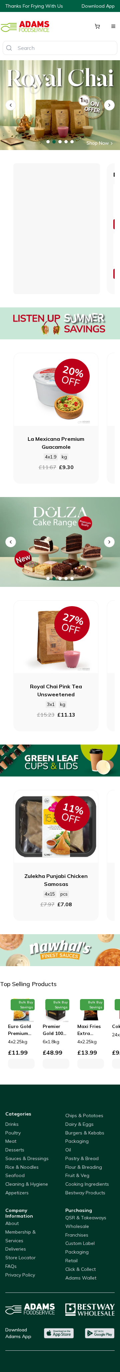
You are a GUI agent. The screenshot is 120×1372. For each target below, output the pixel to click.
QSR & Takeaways (85, 1218)
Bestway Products (85, 1193)
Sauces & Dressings (27, 1158)
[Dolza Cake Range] (60, 542)
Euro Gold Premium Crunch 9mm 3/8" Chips (19, 1030)
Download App (98, 6)
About (12, 1223)
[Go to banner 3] (60, 141)
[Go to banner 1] (48, 141)
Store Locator (20, 1258)
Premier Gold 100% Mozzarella (55, 1030)
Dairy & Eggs (79, 1124)
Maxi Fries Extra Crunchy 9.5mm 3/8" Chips (89, 1030)
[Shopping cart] (97, 26)
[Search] (9, 48)
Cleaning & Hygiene (26, 1184)
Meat (10, 1141)
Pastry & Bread (82, 1158)
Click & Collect (80, 1269)
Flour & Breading (83, 1167)
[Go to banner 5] (72, 141)
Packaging (77, 1141)
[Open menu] (113, 26)
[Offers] (60, 323)
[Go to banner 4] (66, 141)
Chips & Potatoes (84, 1115)
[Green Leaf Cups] (60, 760)
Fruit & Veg (77, 1175)
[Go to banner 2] (54, 141)
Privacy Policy (20, 1275)
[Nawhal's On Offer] (60, 950)
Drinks (12, 1124)
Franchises (76, 1235)
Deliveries (15, 1249)
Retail (71, 1261)
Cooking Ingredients (87, 1184)
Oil (68, 1150)
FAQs (11, 1266)
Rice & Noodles (22, 1167)
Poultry (13, 1133)
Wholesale (77, 1226)
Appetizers (17, 1193)
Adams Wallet (80, 1278)
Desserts (14, 1150)
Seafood (15, 1175)
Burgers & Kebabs (84, 1133)
